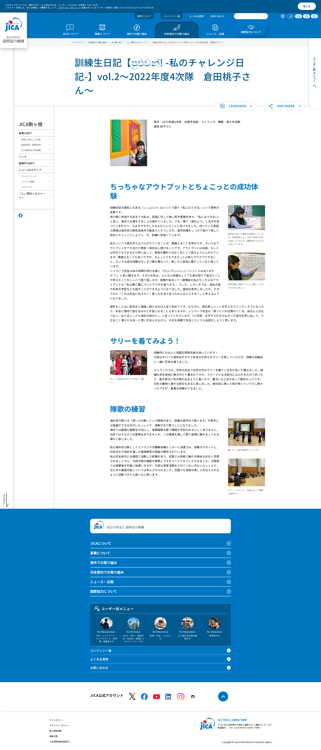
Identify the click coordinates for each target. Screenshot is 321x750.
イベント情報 (27, 181)
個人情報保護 (55, 730)
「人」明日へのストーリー (32, 195)
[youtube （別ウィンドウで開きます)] (156, 696)
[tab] (282, 16)
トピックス (26, 186)
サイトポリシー (56, 720)
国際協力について (103, 591)
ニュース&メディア (30, 170)
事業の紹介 (25, 133)
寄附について (144, 16)
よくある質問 (196, 16)
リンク (23, 157)
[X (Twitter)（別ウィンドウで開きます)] (132, 696)
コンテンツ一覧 (171, 16)
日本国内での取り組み (107, 572)
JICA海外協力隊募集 (31, 150)
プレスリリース (28, 176)
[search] (251, 16)
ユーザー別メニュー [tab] (117, 608)
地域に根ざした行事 (31, 139)
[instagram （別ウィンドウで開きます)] (180, 696)
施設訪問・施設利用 (31, 144)
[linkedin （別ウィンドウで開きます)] (168, 696)
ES (314, 16)
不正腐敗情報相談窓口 (59, 741)
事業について (100, 552)
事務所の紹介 (27, 163)
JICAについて (100, 543)
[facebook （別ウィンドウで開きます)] (144, 696)
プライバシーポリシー (68, 7)
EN (299, 16)
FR (306, 16)
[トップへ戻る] (223, 696)
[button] (235, 106)
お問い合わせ (217, 16)
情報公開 (53, 736)
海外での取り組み (103, 562)
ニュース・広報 (102, 581)
